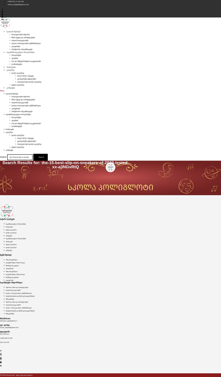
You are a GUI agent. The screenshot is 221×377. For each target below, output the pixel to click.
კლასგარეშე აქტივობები (26, 79)
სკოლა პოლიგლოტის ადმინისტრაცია (26, 43)
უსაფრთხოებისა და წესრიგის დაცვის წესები (20, 296)
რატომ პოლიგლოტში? (13, 290)
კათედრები (16, 46)
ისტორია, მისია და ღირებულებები (17, 287)
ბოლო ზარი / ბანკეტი (25, 76)
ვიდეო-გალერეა (18, 85)
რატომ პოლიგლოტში (20, 40)
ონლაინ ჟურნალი (11, 260)
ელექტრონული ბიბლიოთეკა (15, 262)
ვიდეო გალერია (11, 230)
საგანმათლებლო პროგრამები (16, 224)
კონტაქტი (11, 88)
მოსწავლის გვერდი (12, 265)
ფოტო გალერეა (11, 233)
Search (3, 157)
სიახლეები (11, 67)
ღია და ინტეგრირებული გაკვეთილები (26, 61)
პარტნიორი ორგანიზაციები (22, 111)
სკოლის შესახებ (13, 32)
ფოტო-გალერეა (18, 73)
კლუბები (15, 58)
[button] (110, 90)
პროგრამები (16, 55)
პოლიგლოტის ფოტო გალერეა (29, 82)
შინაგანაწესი (10, 299)
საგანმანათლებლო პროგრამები (21, 52)
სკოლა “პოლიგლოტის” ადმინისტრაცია (19, 293)
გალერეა (11, 70)
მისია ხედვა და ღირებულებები (23, 37)
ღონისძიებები (17, 64)
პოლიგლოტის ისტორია (21, 34)
